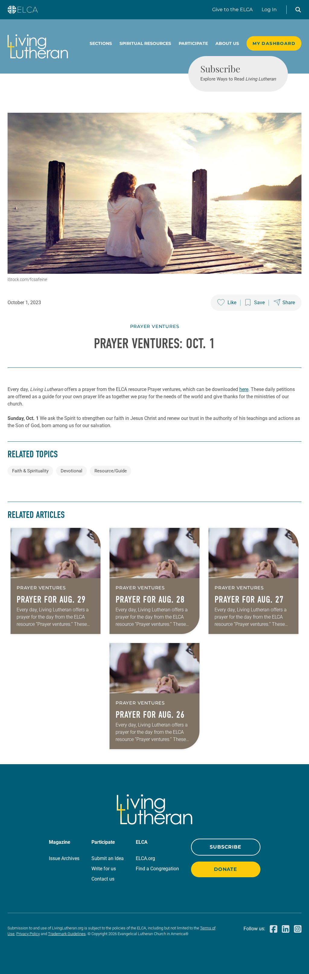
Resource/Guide (110, 471)
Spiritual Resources (145, 43)
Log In (269, 9)
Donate (225, 869)
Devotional (71, 471)
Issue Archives (64, 858)
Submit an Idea (107, 858)
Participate (193, 43)
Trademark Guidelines (67, 933)
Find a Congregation (157, 869)
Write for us (103, 869)
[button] (298, 9)
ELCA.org (145, 858)
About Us (227, 43)
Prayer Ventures (154, 326)
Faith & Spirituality (30, 471)
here (243, 389)
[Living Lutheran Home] (38, 46)
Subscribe (225, 847)
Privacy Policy (28, 933)
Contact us (102, 879)
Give (232, 9)
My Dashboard (274, 43)
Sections (101, 43)
